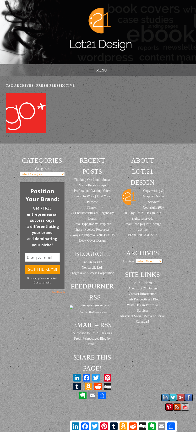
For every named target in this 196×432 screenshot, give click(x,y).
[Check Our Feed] (177, 410)
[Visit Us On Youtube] (185, 410)
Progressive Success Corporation (92, 273)
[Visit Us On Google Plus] (181, 400)
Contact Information (142, 294)
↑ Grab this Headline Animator (92, 312)
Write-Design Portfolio (142, 305)
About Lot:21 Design (142, 288)
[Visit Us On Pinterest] (169, 410)
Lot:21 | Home (142, 283)
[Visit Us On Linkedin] (165, 400)
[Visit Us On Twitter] (173, 400)
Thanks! (92, 207)
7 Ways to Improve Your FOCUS (92, 235)
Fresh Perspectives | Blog (142, 299)
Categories (42, 169)
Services (142, 310)
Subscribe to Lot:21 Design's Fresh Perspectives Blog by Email (92, 338)
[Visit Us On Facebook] (189, 400)
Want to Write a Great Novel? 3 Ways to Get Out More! (26, 114)
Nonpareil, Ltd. (92, 267)
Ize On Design (92, 262)
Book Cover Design (92, 240)
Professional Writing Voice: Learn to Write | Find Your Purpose (92, 196)
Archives (128, 261)
